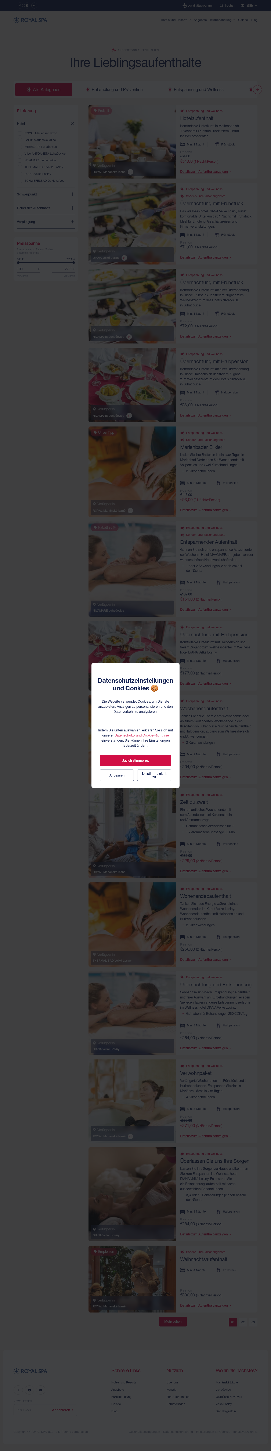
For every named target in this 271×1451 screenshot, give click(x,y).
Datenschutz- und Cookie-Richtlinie (142, 735)
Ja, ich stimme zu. (135, 760)
